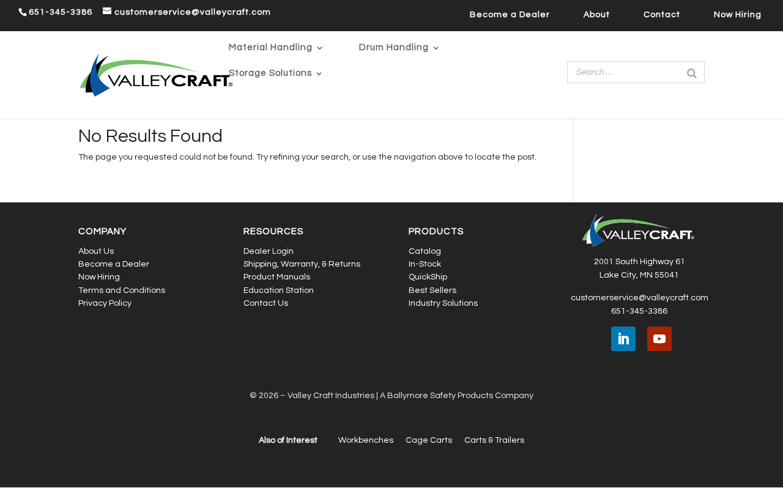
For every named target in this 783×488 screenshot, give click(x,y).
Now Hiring (738, 14)
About (597, 14)
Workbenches (365, 440)
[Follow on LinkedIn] (623, 339)
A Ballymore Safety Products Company (456, 395)
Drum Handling (394, 47)
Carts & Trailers (494, 440)
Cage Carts (429, 440)
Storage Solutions (270, 73)
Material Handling (271, 47)
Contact (662, 14)
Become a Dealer (510, 14)
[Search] (692, 72)
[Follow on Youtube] (659, 339)
